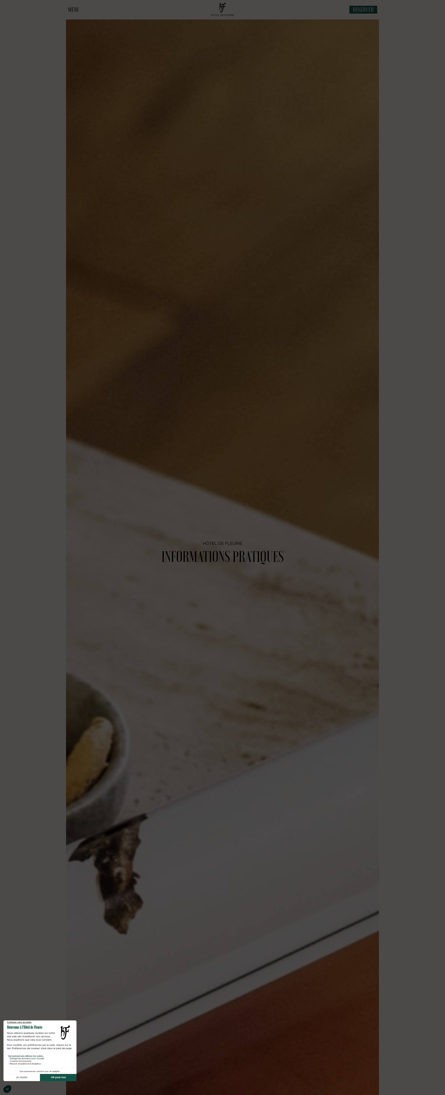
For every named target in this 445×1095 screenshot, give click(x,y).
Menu (73, 9)
